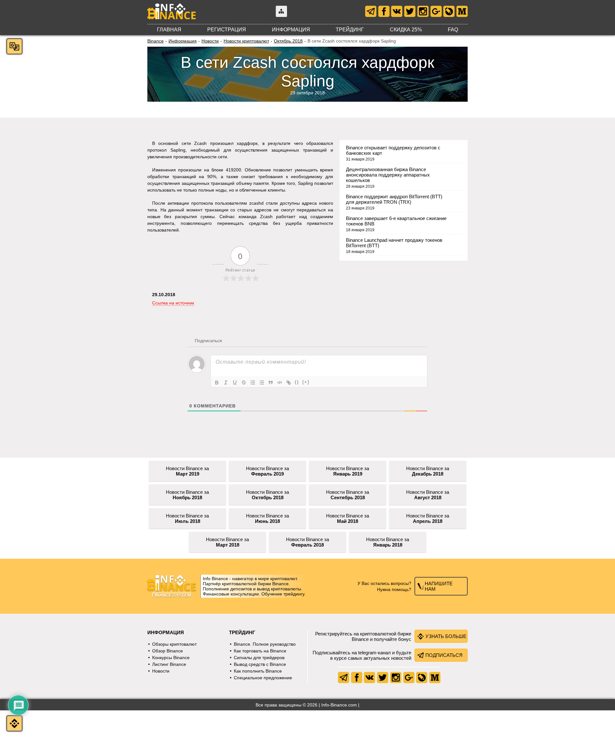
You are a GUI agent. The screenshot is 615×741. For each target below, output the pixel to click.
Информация (291, 29)
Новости (210, 40)
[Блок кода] (279, 382)
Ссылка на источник (173, 302)
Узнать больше (445, 636)
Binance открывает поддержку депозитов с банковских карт (393, 150)
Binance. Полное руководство (265, 644)
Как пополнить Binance (258, 671)
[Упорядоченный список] (252, 382)
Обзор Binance (167, 650)
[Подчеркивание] (234, 382)
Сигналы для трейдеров (259, 657)
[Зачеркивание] (243, 382)
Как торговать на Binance (260, 650)
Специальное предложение (263, 677)
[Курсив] (225, 382)
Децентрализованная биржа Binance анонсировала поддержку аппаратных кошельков (388, 175)
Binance (155, 40)
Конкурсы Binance (171, 657)
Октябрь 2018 (288, 40)
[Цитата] (270, 382)
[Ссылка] (288, 382)
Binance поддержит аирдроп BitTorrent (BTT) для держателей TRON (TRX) (394, 199)
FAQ (453, 29)
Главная (169, 29)
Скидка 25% (406, 29)
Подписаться (444, 655)
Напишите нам (439, 586)
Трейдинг (350, 29)
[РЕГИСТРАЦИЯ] (14, 723)
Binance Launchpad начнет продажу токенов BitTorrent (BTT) (394, 242)
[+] (305, 382)
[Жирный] (216, 382)
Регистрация (226, 29)
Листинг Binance (169, 664)
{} (297, 382)
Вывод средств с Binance (260, 664)
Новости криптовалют (246, 40)
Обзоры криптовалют (174, 644)
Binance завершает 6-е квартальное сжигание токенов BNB (396, 221)
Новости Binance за (187, 471)
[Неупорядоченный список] (261, 382)
